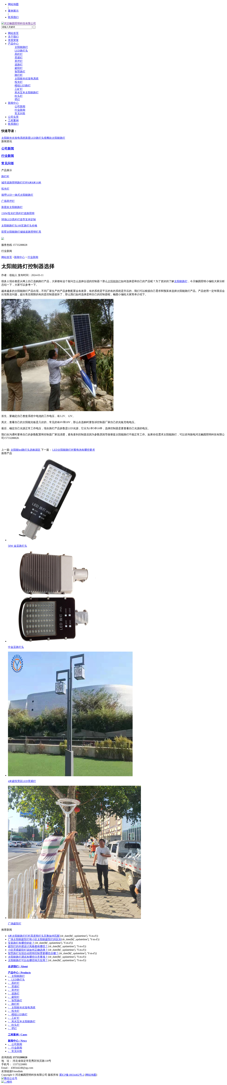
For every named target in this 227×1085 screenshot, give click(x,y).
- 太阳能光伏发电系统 (21, 1007)
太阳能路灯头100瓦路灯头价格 (19, 225)
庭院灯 (19, 68)
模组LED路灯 (23, 85)
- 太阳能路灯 (16, 976)
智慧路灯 (20, 71)
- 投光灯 (13, 1011)
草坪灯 (19, 61)
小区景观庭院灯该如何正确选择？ (28, 949)
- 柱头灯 (13, 1025)
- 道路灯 (13, 993)
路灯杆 (19, 75)
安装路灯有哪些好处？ (21, 942)
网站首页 (13, 33)
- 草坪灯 (13, 990)
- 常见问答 (15, 1051)
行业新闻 (20, 110)
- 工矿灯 (13, 1018)
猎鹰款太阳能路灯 (54, 137)
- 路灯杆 (13, 1004)
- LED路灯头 (16, 979)
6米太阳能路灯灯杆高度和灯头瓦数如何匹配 (34, 935)
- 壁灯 (12, 1028)
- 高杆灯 (13, 983)
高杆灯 (19, 54)
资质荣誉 (13, 40)
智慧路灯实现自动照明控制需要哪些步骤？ (33, 953)
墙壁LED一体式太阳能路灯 (17, 194)
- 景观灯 (13, 986)
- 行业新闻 (15, 1047)
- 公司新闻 (15, 1044)
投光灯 (19, 82)
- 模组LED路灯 (17, 1014)
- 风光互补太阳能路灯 (21, 1021)
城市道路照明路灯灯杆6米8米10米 (21, 182)
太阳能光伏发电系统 (27, 78)
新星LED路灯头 (34, 137)
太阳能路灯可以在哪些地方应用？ (28, 960)
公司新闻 (20, 106)
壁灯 (17, 99)
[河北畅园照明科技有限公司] (18, 23)
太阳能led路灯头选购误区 (25, 449)
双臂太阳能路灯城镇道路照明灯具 (21, 231)
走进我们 (18, 966)
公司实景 (13, 116)
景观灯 (19, 57)
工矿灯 (19, 89)
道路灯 (19, 64)
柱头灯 (19, 96)
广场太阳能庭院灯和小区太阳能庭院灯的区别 (34, 939)
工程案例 (13, 120)
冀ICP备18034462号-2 (71, 1074)
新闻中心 (13, 103)
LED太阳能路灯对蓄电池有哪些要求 (73, 449)
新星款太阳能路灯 (12, 207)
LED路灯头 (21, 50)
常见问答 (20, 113)
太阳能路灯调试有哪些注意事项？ (28, 956)
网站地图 (13, 4)
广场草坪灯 (8, 201)
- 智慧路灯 (15, 1000)
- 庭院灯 (13, 997)
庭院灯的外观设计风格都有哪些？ (28, 946)
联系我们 (13, 17)
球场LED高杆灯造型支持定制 (18, 219)
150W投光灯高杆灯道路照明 (17, 213)
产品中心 (13, 43)
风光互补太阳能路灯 (27, 92)
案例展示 (13, 10)
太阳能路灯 (21, 47)
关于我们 (13, 36)
